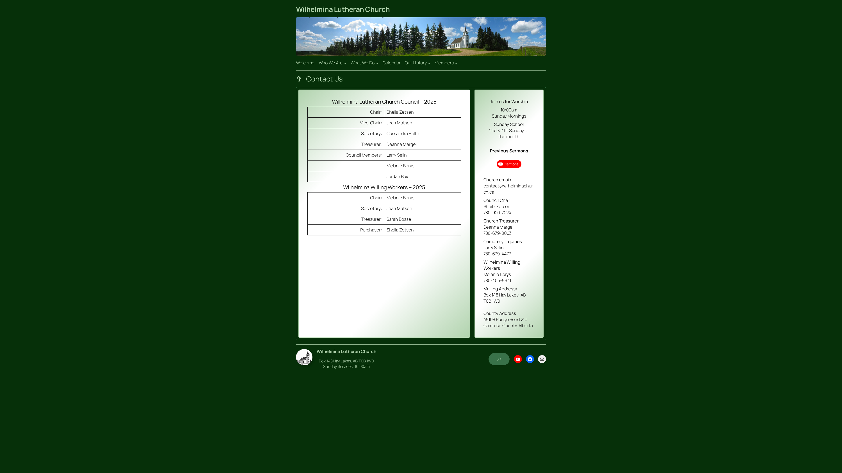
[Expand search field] (499, 359)
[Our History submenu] (429, 63)
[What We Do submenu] (377, 63)
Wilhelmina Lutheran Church (343, 9)
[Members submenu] (456, 63)
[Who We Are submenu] (345, 63)
